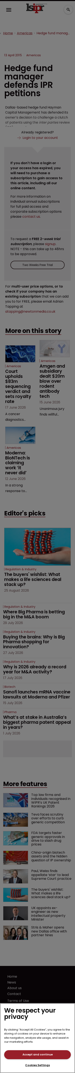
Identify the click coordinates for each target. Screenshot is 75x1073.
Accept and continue (37, 1054)
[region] (37, 1038)
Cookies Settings (37, 1065)
